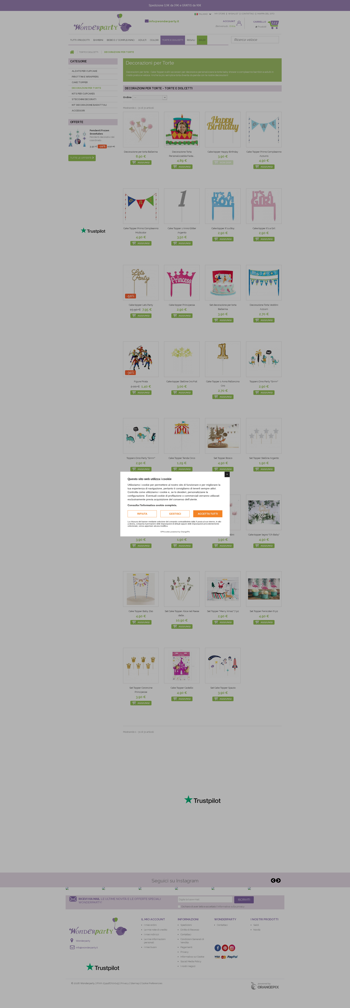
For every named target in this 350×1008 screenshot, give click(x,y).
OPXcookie (165, 532)
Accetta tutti (208, 513)
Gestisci (175, 513)
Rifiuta (142, 513)
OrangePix (185, 532)
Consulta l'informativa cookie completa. (152, 505)
